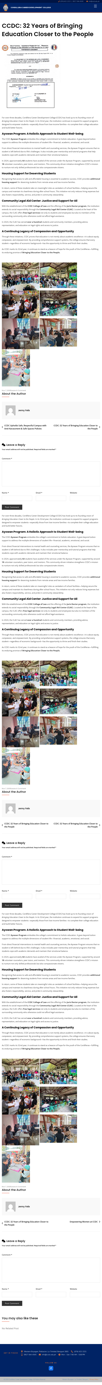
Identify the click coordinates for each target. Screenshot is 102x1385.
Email (39, 492)
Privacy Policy (94, 1379)
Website (73, 492)
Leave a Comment (18, 390)
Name (5, 492)
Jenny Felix (24, 410)
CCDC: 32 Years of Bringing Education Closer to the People (76, 427)
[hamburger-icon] (97, 7)
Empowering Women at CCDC (84, 1221)
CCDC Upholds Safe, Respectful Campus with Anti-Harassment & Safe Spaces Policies (25, 427)
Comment (7, 458)
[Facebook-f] (51, 1368)
